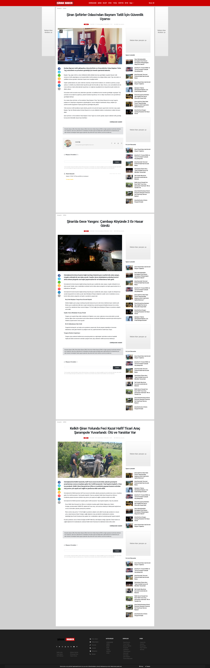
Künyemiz (94, 651)
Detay (141, 666)
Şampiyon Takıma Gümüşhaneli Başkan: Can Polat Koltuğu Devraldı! (141, 89)
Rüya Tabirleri (143, 647)
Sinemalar (125, 653)
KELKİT (105, 3)
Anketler (142, 644)
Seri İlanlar (126, 655)
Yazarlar (94, 645)
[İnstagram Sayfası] (63, 646)
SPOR (126, 3)
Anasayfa (59, 8)
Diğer (131, 3)
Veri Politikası (60, 656)
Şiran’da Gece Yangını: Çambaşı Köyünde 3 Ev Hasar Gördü (142, 111)
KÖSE (110, 3)
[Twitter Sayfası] (60, 646)
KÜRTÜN (120, 3)
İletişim (93, 654)
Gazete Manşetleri (127, 658)
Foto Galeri (95, 639)
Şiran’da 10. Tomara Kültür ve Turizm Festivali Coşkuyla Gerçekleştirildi (142, 69)
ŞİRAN (99, 3)
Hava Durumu (126, 642)
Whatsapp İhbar (74, 654)
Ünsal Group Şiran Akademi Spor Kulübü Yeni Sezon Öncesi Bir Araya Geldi (141, 96)
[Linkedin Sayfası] (69, 646)
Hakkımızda (60, 652)
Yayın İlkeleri (60, 654)
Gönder (117, 162)
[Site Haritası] (74, 646)
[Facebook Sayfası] (57, 646)
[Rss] (72, 646)
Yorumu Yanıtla (69, 179)
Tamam (148, 666)
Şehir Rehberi (126, 656)
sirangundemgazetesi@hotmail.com (84, 144)
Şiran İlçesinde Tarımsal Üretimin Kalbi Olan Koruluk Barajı (141, 76)
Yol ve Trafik (126, 644)
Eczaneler (125, 647)
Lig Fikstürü (126, 649)
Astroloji (142, 649)
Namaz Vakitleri (127, 646)
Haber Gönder (73, 656)
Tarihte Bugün (126, 651)
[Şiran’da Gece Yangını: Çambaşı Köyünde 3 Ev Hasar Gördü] (90, 252)
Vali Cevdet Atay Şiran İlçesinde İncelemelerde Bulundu (140, 177)
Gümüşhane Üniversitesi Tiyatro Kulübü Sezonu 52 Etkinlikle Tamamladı (141, 170)
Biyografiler (143, 646)
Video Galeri (95, 642)
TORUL (115, 3)
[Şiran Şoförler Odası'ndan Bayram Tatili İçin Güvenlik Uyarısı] (90, 46)
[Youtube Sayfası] (66, 646)
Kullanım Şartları (74, 652)
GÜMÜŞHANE (92, 3)
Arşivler (94, 648)
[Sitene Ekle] (77, 646)
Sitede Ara (142, 642)
